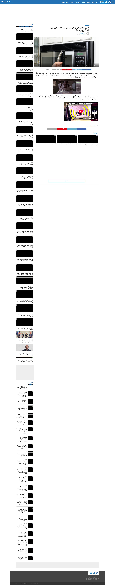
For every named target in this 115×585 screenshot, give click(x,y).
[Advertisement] (57, 13)
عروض (67, 2)
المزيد (63, 2)
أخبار (96, 2)
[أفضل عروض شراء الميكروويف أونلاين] (46, 135)
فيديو (72, 2)
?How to (77, 2)
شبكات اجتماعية (90, 2)
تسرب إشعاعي (90, 125)
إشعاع (93, 125)
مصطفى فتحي (82, 33)
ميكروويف (85, 125)
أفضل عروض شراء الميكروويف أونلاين (49, 143)
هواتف (83, 2)
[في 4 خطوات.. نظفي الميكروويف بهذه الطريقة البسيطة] (66, 135)
